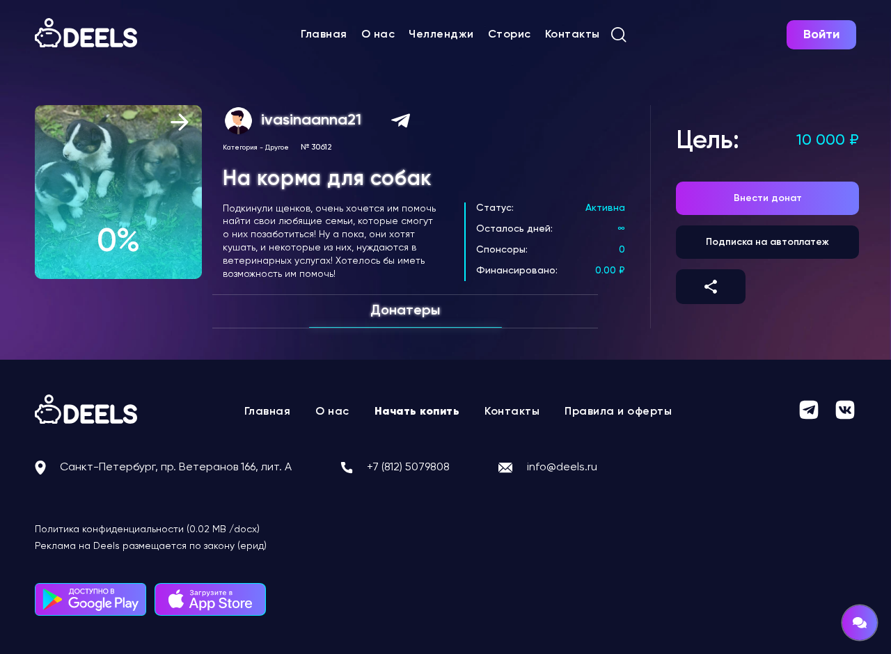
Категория (240, 147)
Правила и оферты (618, 411)
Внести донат (768, 198)
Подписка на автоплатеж (767, 242)
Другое (277, 147)
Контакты (572, 34)
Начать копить (417, 411)
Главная (324, 34)
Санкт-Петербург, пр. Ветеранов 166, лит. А (176, 467)
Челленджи (441, 34)
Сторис (509, 34)
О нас (378, 34)
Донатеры (405, 311)
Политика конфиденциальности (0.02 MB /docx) (147, 529)
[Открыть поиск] (618, 34)
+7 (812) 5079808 (408, 467)
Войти (821, 35)
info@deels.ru (562, 467)
